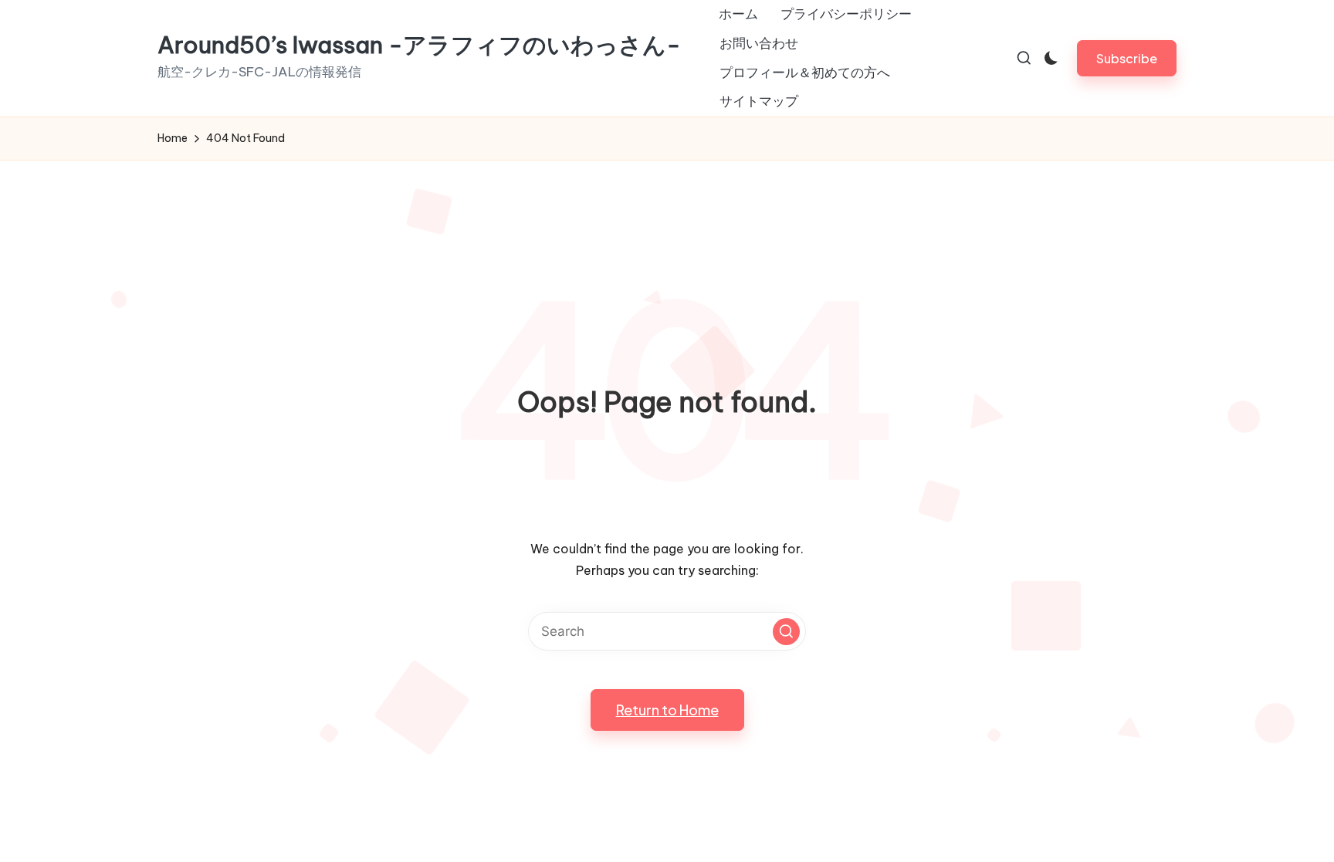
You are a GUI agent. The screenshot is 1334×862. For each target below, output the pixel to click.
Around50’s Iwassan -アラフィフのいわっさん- (419, 45)
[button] (1127, 58)
